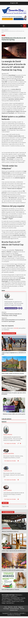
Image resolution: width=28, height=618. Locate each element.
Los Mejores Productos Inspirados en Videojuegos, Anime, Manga (12, 313)
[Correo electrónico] (21, 308)
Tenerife (22, 608)
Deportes (10, 607)
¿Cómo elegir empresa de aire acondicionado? (14, 541)
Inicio (5, 607)
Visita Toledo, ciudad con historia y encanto (14, 364)
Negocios (5, 566)
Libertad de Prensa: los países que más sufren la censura (14, 383)
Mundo (3, 35)
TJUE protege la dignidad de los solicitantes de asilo (14, 343)
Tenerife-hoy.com (17, 599)
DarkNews (10, 615)
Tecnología (6, 608)
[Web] (19, 308)
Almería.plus (18, 595)
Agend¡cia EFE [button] (5, 73)
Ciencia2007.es (5, 596)
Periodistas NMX (15, 598)
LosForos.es (14, 596)
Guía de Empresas (14, 608)
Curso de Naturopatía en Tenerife (14, 580)
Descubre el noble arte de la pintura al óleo (14, 560)
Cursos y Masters (6, 601)
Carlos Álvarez (8, 299)
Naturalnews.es (6, 598)
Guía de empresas (6, 528)
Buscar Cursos (15, 601)
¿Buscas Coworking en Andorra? (14, 522)
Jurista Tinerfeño (8, 453)
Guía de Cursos (6, 586)
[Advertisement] (14, 17)
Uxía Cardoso (7, 490)
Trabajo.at (9, 599)
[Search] (21, 26)
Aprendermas (9, 603)
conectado (15, 328)
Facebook (24, 25)
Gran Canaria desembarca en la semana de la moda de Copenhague (13, 319)
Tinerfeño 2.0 (7, 471)
